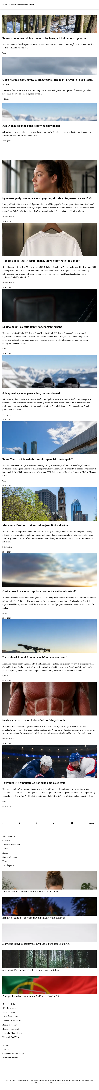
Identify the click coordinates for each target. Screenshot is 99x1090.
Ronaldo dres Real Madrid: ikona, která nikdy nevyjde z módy (41, 260)
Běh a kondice (7, 547)
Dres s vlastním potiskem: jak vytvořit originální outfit (30, 891)
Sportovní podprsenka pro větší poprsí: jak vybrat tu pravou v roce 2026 (47, 198)
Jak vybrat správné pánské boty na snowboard (31, 125)
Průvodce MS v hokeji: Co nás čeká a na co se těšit (33, 782)
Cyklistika (5, 99)
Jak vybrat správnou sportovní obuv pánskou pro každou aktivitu (36, 943)
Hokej (4, 349)
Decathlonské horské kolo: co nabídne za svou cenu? (34, 657)
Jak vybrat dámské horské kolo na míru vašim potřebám (31, 970)
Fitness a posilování (8, 738)
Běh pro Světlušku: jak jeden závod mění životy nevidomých (33, 917)
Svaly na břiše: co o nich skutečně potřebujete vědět (34, 720)
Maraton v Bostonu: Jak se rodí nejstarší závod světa (35, 525)
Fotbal (4, 613)
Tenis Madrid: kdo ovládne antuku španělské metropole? (37, 459)
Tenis (4, 53)
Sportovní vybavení (8, 216)
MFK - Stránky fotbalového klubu (18, 4)
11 (72, 823)
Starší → (93, 823)
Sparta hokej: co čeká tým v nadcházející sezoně (32, 326)
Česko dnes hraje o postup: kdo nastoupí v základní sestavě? (39, 591)
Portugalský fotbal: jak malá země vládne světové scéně (30, 996)
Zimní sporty (6, 141)
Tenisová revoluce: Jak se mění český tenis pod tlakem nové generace (45, 38)
